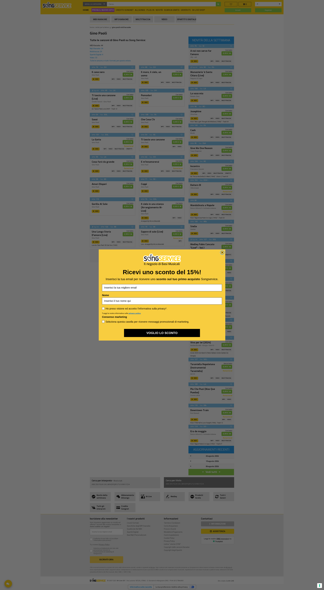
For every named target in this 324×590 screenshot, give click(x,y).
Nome (105, 295)
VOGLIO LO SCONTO (162, 333)
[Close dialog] (222, 252)
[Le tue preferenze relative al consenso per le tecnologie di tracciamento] (319, 585)
